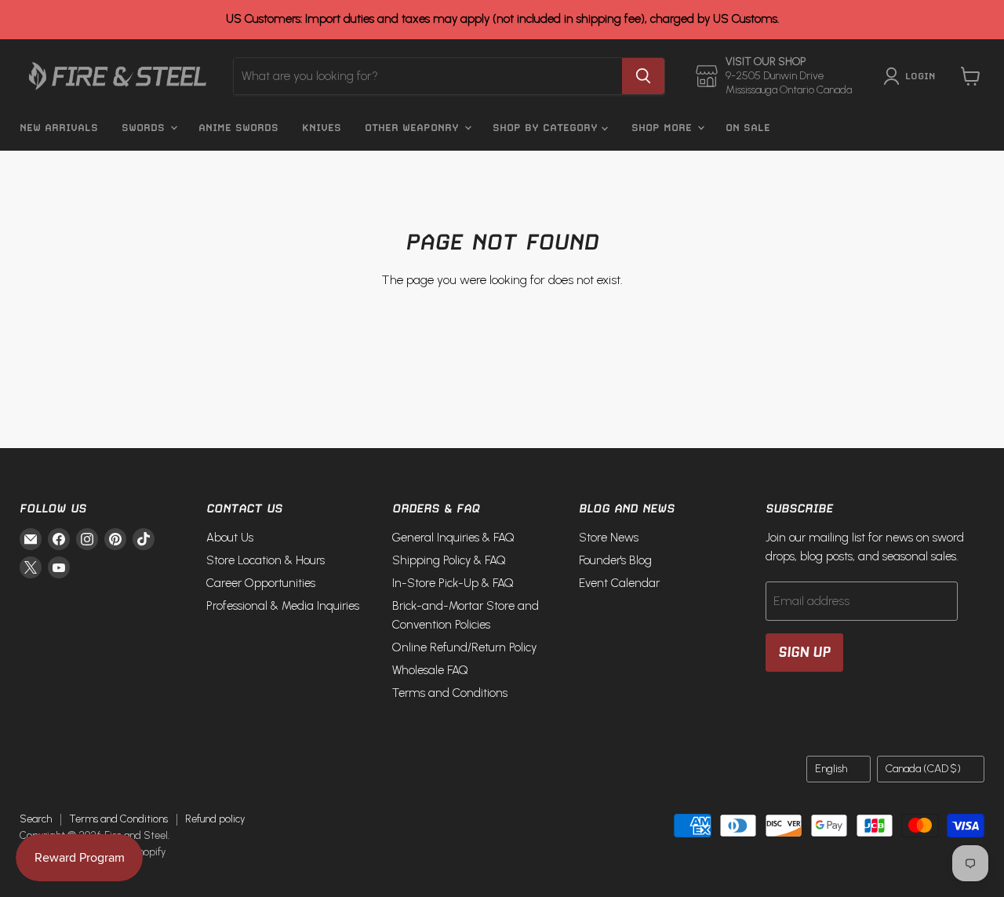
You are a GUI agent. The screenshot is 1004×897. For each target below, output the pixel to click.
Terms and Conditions (449, 693)
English (831, 768)
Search (36, 819)
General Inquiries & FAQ (453, 538)
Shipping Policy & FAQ (449, 560)
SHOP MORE (663, 127)
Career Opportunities (260, 583)
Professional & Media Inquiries (282, 606)
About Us (229, 538)
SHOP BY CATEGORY (547, 127)
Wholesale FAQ (430, 670)
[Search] (643, 76)
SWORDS (145, 127)
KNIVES (321, 127)
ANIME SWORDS (238, 127)
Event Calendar (619, 583)
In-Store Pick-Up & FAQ (453, 583)
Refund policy (215, 819)
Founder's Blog (615, 560)
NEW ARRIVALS (59, 127)
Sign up (804, 652)
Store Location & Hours (265, 560)
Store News (608, 538)
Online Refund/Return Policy (464, 647)
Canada (923, 768)
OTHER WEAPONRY (414, 127)
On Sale (748, 127)
